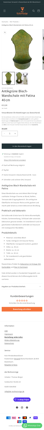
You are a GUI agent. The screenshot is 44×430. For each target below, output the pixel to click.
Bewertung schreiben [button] (22, 309)
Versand (17, 359)
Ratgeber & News (11, 365)
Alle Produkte (14, 22)
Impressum (9, 334)
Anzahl (4, 129)
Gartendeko (6, 267)
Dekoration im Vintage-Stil (30, 264)
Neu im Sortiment (21, 267)
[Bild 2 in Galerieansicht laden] (22, 78)
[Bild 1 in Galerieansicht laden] (8, 78)
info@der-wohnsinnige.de (14, 391)
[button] (4, 10)
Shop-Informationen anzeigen (15, 160)
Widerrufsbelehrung (12, 340)
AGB (6, 331)
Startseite (5, 22)
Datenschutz (9, 343)
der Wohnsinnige (18, 426)
